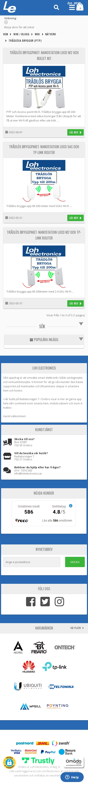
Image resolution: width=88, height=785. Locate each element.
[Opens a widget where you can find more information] (72, 777)
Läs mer (74, 132)
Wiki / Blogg (21, 34)
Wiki (37, 34)
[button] (9, 762)
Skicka (74, 562)
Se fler (76, 628)
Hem (5, 34)
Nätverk (50, 34)
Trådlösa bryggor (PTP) (25, 40)
